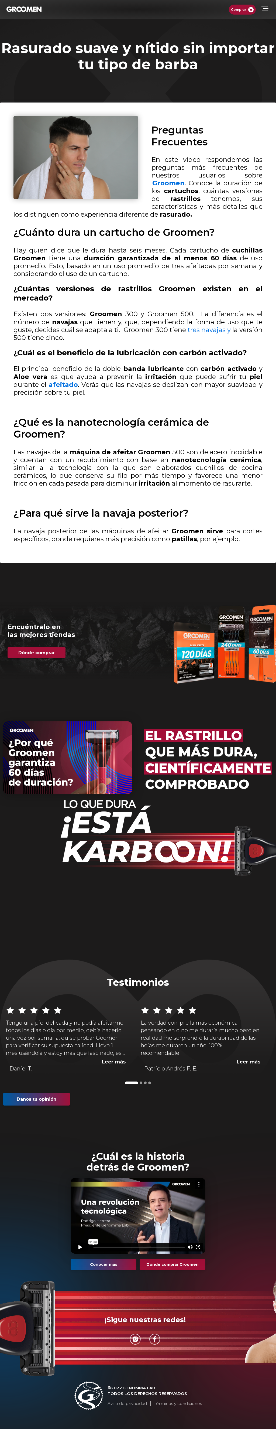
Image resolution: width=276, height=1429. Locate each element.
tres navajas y (210, 330)
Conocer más (103, 1264)
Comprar (238, 10)
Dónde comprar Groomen (172, 1264)
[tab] (131, 1083)
